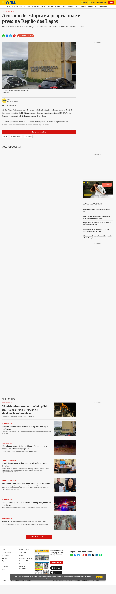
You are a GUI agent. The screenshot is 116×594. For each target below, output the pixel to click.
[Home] (11, 4)
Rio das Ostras (8, 12)
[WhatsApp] (71, 555)
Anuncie (55, 580)
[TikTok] (93, 555)
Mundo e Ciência (73, 6)
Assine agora (56, 562)
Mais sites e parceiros (102, 6)
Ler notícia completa (39, 132)
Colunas (51, 6)
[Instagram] (82, 555)
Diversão (37, 6)
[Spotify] (100, 555)
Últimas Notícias (17, 6)
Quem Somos (95, 580)
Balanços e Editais (24, 561)
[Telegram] (89, 555)
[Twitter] (78, 555)
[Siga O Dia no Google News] (25, 36)
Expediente (77, 580)
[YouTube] (86, 555)
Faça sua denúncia (24, 563)
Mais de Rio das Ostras (38, 537)
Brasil (65, 6)
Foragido (28, 136)
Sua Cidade (83, 6)
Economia (58, 6)
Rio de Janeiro (28, 6)
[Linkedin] (96, 555)
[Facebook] (75, 555)
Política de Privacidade (22, 567)
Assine (111, 2)
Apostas (90, 6)
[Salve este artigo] (14, 35)
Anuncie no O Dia (101, 2)
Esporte (44, 6)
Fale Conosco (85, 580)
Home (9, 6)
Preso (5, 136)
